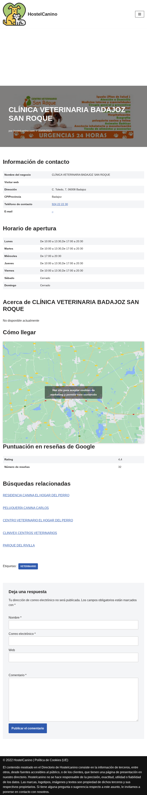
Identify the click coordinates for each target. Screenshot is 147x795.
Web (12, 650)
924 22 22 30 (60, 204)
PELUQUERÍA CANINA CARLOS (26, 508)
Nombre (15, 617)
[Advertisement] (73, 57)
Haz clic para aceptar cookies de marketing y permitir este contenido (73, 392)
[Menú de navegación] (139, 14)
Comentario (17, 675)
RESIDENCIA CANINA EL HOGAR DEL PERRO (36, 495)
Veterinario (28, 566)
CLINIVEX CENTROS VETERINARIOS (30, 533)
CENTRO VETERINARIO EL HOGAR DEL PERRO (38, 520)
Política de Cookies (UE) (51, 760)
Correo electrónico (22, 633)
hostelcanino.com (24, 130)
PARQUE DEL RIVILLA (19, 545)
